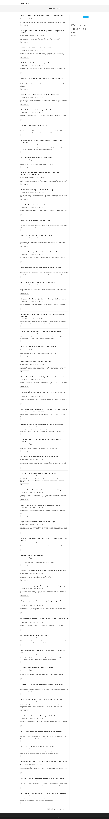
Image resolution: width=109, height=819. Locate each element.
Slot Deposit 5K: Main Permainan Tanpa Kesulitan (37, 157)
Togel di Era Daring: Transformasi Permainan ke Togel (38, 473)
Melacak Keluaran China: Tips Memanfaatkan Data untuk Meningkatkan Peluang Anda (40, 173)
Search (72, 15)
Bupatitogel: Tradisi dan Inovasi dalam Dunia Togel (37, 522)
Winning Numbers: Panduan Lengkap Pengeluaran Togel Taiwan (42, 778)
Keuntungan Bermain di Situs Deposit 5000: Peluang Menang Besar (43, 793)
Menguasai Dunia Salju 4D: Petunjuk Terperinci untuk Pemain (41, 15)
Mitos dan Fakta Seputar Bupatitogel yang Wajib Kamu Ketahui (41, 699)
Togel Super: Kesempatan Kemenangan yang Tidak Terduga (40, 267)
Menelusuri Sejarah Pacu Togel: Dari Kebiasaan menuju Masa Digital (43, 761)
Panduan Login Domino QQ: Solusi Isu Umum (35, 48)
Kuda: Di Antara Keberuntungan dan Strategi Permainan (39, 95)
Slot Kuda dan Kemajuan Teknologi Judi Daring (36, 635)
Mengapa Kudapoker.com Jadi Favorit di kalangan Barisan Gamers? (43, 299)
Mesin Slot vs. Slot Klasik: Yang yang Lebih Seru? (36, 63)
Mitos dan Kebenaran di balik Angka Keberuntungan (38, 346)
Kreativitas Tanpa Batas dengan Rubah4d (34, 205)
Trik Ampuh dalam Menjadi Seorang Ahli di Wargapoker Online (41, 684)
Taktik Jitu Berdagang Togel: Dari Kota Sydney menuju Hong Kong (42, 586)
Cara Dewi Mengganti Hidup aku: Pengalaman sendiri (38, 282)
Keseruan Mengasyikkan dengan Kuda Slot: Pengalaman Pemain (42, 424)
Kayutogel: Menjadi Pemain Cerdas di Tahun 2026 (37, 667)
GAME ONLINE (41, 18)
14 (63, 809)
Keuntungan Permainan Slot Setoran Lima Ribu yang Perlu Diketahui (43, 409)
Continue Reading (25, 25)
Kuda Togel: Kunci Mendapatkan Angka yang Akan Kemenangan (42, 78)
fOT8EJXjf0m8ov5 (25, 18)
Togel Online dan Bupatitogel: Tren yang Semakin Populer (40, 505)
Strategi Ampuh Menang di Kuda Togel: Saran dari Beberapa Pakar (43, 377)
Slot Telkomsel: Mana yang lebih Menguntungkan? (37, 746)
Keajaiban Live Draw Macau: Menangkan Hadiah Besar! (39, 716)
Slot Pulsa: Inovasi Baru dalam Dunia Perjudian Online (39, 456)
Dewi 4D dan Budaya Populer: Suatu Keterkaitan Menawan (40, 331)
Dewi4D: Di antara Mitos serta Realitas (33, 125)
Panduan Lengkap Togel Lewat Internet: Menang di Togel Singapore (43, 570)
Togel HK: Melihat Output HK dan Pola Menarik (36, 220)
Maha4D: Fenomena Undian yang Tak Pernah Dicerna (38, 110)
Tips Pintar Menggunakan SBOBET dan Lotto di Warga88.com (41, 731)
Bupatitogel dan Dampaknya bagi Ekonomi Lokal (37, 235)
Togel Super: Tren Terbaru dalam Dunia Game (35, 362)
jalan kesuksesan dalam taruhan (31, 555)
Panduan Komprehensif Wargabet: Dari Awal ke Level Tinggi (41, 490)
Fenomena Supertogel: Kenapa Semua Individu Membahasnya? (42, 252)
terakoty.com (24, 3)
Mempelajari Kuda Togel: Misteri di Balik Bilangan (37, 190)
